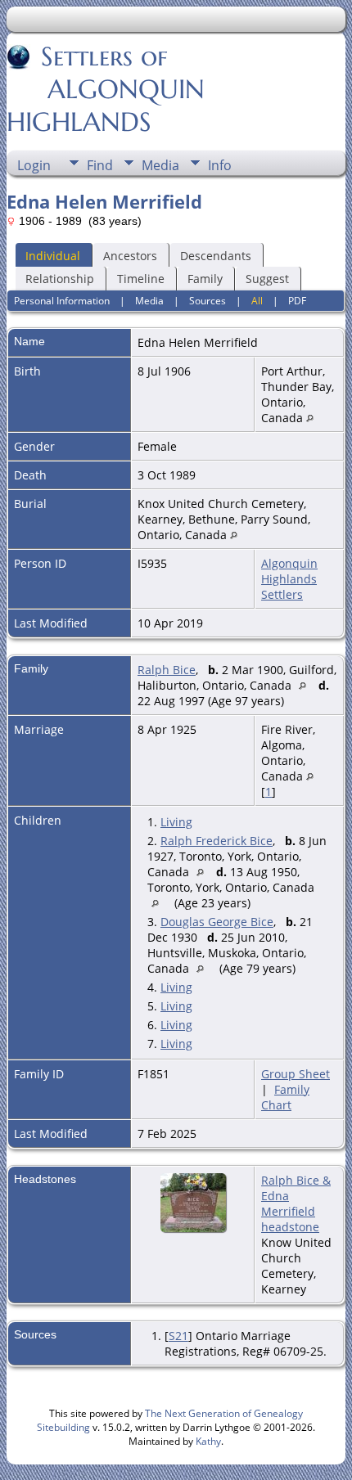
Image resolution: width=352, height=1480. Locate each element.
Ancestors (130, 255)
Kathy (208, 1441)
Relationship (59, 278)
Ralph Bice (167, 669)
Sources (207, 301)
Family (205, 278)
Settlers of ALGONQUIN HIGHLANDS (106, 89)
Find (100, 165)
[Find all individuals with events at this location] (310, 417)
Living (176, 822)
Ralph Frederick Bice (216, 840)
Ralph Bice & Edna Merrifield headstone (296, 1203)
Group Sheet (295, 1074)
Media (160, 165)
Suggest (267, 278)
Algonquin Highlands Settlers (289, 579)
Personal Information (62, 301)
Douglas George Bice (216, 921)
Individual (52, 255)
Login (34, 165)
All (257, 301)
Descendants (215, 255)
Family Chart (285, 1097)
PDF (297, 301)
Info (220, 165)
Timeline (141, 278)
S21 (178, 1335)
